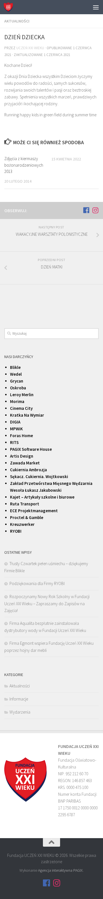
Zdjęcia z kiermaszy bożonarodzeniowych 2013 (23, 165)
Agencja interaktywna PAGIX (60, 870)
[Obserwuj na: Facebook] (86, 210)
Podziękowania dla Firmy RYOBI (37, 583)
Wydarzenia (19, 712)
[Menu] (96, 7)
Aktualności (16, 21)
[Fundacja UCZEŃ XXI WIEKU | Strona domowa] (10, 7)
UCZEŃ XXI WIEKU (30, 48)
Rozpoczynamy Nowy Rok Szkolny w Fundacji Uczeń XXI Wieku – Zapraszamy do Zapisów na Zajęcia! (47, 603)
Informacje (18, 699)
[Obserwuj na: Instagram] (95, 210)
